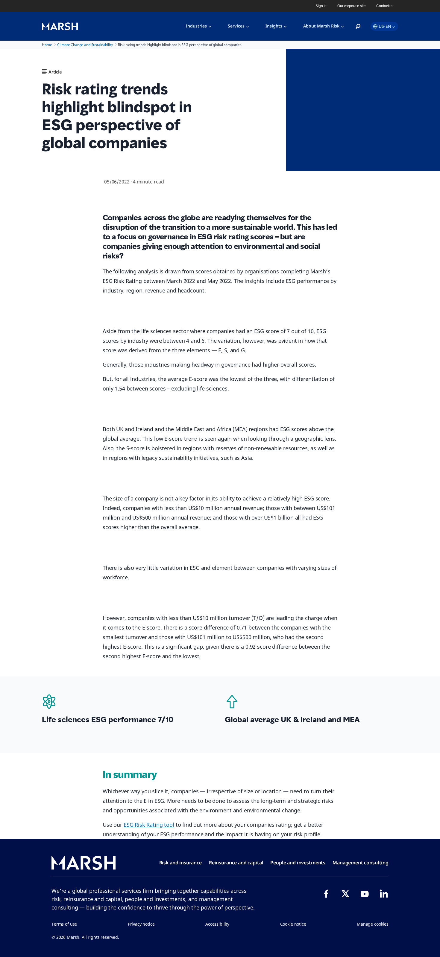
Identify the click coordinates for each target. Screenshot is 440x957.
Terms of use (64, 924)
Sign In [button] (321, 6)
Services (236, 26)
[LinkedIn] (384, 893)
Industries (196, 26)
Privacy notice (141, 924)
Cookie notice (293, 924)
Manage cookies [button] (373, 924)
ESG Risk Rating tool (149, 824)
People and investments (297, 862)
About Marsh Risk (321, 26)
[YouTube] (364, 893)
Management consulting (361, 862)
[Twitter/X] (345, 893)
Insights (273, 26)
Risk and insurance (180, 862)
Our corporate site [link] (351, 6)
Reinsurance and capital (236, 862)
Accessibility (217, 924)
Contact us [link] (384, 6)
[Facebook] (326, 893)
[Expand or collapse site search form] (358, 26)
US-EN (385, 26)
